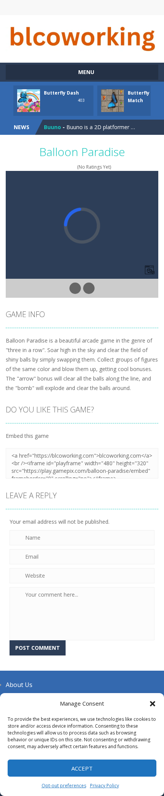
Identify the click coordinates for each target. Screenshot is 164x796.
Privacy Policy (104, 785)
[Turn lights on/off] (75, 288)
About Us (19, 685)
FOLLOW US (118, 7)
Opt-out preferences (64, 785)
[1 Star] (53, 167)
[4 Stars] (68, 167)
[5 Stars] (73, 167)
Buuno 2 (55, 133)
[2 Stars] (58, 167)
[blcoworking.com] (82, 35)
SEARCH (82, 7)
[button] (152, 704)
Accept (82, 768)
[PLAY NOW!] (28, 100)
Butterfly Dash (61, 93)
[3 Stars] (63, 167)
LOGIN (46, 7)
